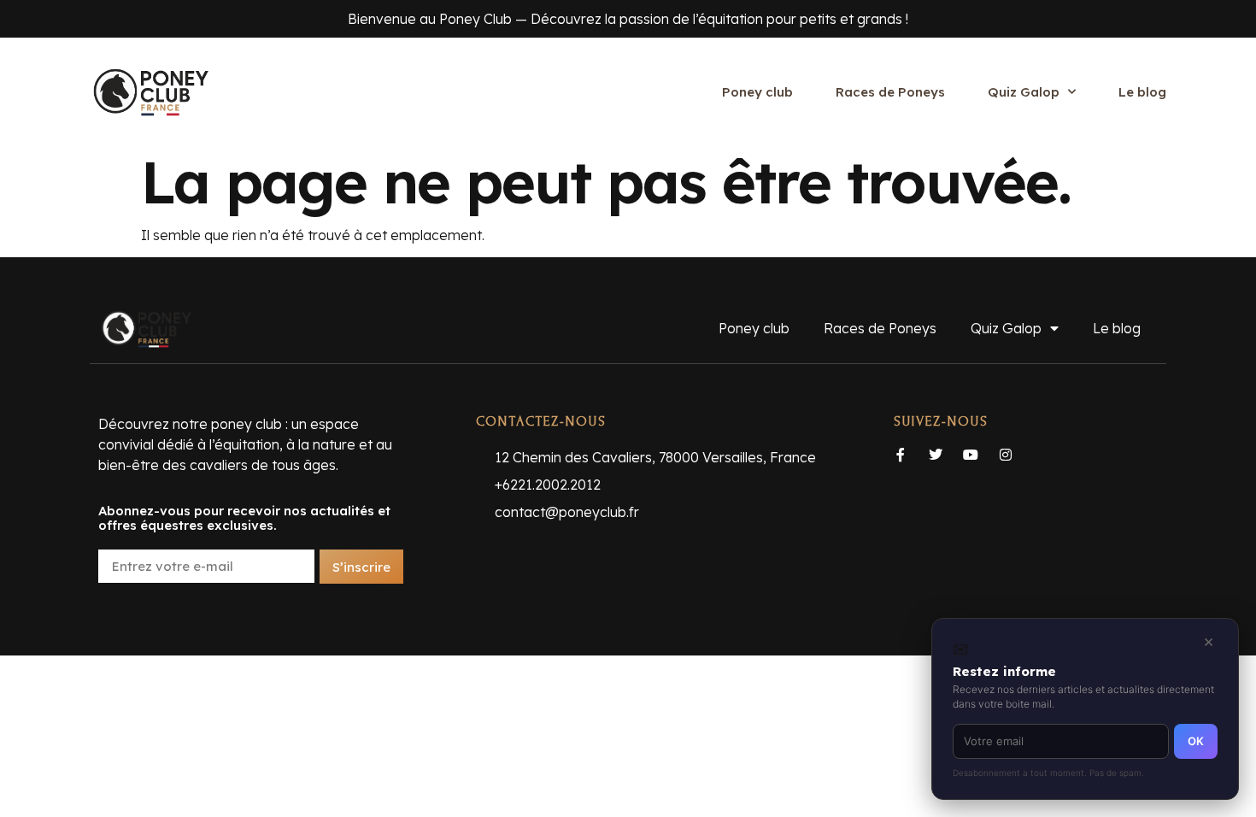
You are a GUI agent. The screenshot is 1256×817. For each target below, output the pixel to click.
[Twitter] (935, 454)
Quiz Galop (1023, 92)
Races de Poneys (890, 92)
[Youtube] (970, 454)
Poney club (757, 92)
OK (1196, 741)
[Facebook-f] (900, 454)
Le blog (1142, 92)
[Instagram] (1005, 454)
